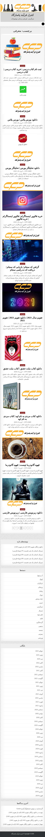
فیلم (41, 618)
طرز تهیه (40, 615)
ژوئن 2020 (39, 733)
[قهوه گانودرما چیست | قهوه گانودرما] (22, 444)
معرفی (23, 66)
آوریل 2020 (39, 741)
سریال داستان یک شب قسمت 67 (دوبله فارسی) (28, 562)
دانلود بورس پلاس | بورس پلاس (22, 119)
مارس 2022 (39, 666)
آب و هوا (40, 575)
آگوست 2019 (38, 772)
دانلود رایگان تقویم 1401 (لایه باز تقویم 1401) (23, 812)
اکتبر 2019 (39, 764)
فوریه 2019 (39, 795)
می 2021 (40, 690)
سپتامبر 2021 (38, 674)
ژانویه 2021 (39, 706)
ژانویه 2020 (39, 752)
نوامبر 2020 (39, 713)
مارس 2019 (39, 792)
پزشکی (40, 587)
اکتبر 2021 (39, 670)
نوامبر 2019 (39, 760)
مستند (41, 630)
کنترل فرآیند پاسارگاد (22, 15)
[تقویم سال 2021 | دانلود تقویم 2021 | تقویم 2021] (22, 297)
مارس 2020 (39, 745)
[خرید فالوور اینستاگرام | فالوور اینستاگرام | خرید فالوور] (22, 196)
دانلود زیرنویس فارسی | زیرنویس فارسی (22, 512)
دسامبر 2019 (39, 756)
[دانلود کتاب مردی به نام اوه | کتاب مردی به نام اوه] (22, 396)
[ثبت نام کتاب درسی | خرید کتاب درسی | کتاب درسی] (22, 49)
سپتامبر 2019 (38, 768)
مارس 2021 (39, 698)
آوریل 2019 (39, 788)
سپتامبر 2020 (38, 721)
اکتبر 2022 (39, 663)
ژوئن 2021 (39, 686)
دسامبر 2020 (39, 709)
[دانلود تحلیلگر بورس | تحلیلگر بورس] (22, 147)
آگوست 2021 (38, 678)
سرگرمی (40, 607)
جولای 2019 (39, 776)
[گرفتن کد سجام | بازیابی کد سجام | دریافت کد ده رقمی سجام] (22, 246)
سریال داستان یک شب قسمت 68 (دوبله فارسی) (28, 558)
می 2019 (40, 784)
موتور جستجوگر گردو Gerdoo (25, 809)
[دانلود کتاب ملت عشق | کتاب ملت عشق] (22, 348)
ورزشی (40, 638)
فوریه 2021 (39, 702)
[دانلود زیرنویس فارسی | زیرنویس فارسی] (22, 492)
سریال (41, 611)
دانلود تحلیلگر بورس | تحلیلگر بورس (22, 168)
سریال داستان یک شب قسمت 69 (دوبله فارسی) (28, 555)
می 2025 (40, 659)
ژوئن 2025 (39, 655)
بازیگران (40, 583)
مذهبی (41, 626)
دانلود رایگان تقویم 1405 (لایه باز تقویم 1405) (28, 547)
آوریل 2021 (39, 694)
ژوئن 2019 (39, 780)
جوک (41, 595)
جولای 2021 (39, 682)
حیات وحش (39, 599)
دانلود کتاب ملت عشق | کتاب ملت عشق (22, 368)
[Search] (43, 24)
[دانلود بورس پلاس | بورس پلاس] (22, 99)
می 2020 (40, 737)
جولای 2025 (39, 651)
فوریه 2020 (39, 749)
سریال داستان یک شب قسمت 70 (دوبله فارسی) (28, 551)
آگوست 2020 (38, 725)
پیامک (41, 591)
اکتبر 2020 (39, 717)
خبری (41, 603)
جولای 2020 (39, 729)
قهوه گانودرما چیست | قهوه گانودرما (22, 465)
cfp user (26, 75)
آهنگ (41, 579)
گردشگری (39, 622)
